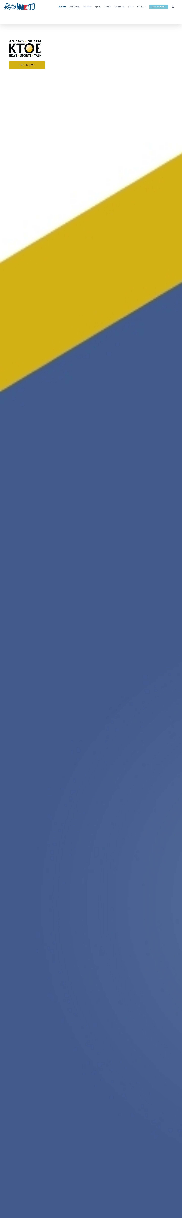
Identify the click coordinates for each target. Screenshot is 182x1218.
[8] (91, 30)
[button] (173, 6)
